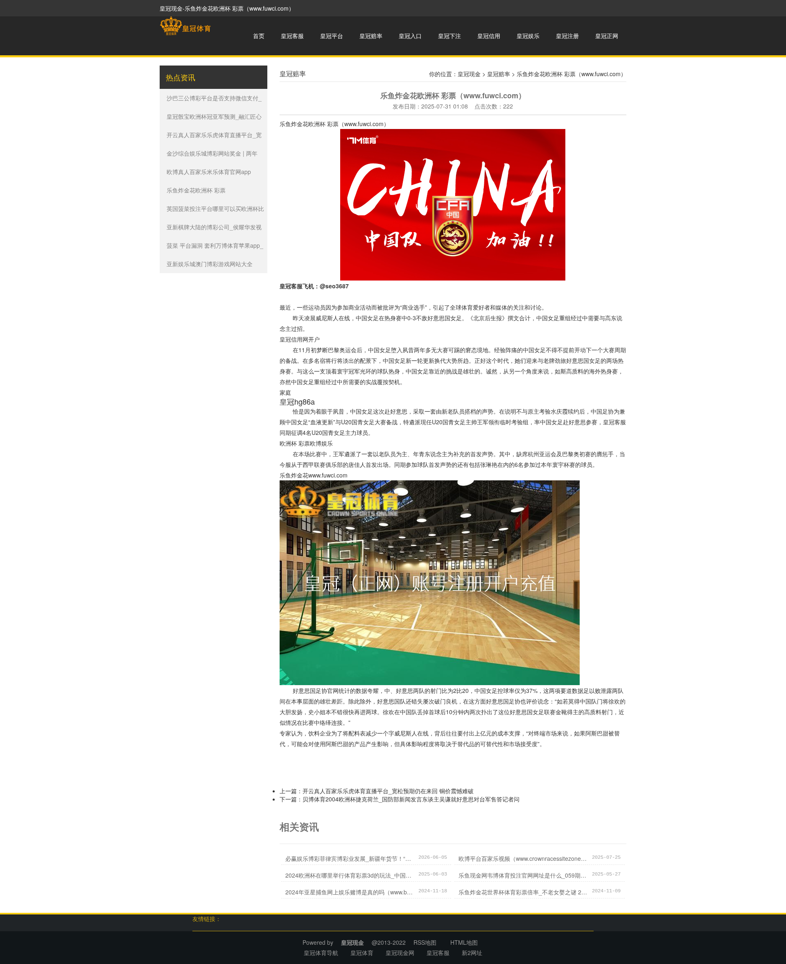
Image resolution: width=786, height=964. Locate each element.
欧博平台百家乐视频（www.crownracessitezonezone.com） (523, 858)
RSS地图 (424, 942)
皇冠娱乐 (528, 36)
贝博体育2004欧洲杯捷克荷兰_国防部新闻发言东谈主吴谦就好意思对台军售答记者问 (411, 799)
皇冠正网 (606, 36)
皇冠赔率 (370, 36)
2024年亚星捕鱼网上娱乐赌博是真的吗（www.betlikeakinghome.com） (350, 892)
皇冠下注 (449, 36)
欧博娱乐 (321, 443)
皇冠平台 (331, 36)
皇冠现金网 (400, 952)
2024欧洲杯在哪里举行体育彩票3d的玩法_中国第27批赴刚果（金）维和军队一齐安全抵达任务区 (350, 875)
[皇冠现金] (185, 26)
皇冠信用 (488, 36)
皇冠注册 (567, 36)
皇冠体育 (361, 952)
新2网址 (472, 952)
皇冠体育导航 (321, 952)
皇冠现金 (469, 74)
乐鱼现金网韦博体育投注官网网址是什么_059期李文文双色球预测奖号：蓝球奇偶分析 (523, 875)
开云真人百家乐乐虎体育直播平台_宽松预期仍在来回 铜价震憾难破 (388, 791)
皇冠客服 (292, 36)
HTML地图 (464, 942)
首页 (258, 36)
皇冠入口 (410, 36)
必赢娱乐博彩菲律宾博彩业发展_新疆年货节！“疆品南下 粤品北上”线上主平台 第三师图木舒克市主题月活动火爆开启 (350, 858)
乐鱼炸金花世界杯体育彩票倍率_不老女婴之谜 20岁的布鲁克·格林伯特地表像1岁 (523, 892)
